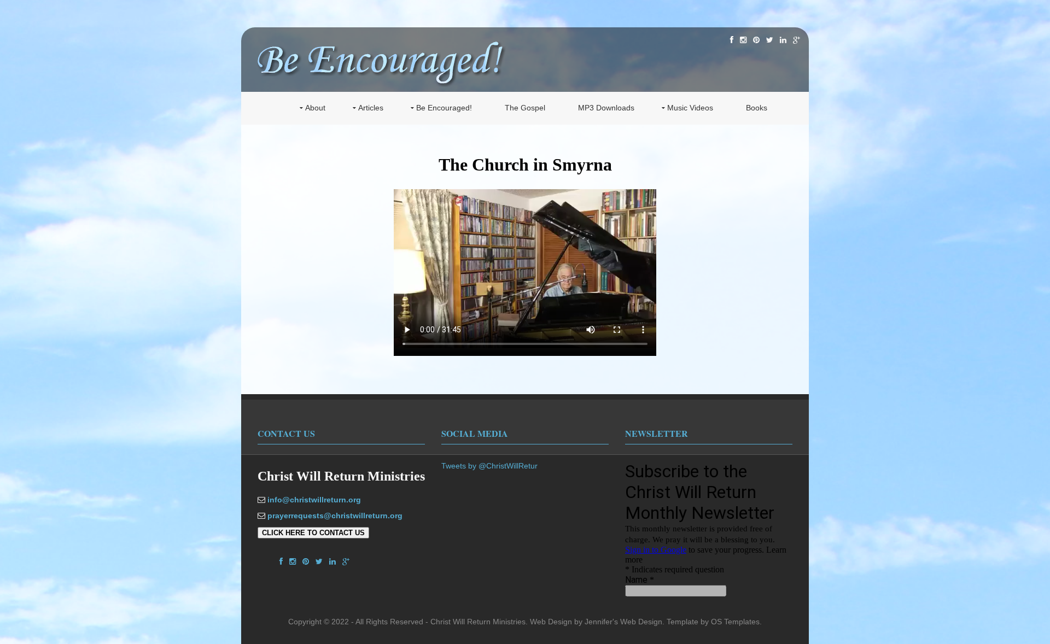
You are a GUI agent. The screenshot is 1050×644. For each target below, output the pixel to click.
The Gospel (525, 107)
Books (756, 107)
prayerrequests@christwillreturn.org (334, 515)
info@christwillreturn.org (314, 499)
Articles (370, 107)
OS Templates (735, 621)
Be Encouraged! (444, 107)
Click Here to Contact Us (313, 533)
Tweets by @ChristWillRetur (489, 465)
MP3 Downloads (606, 107)
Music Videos (690, 107)
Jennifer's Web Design (623, 621)
